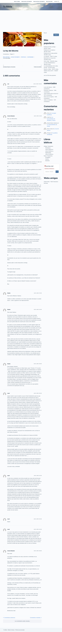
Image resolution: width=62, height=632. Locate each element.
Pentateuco (48, 147)
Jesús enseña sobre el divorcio (51, 93)
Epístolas (47, 160)
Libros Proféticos (49, 154)
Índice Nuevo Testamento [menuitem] (26, 1)
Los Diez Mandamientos (49, 62)
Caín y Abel (46, 61)
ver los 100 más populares (50, 75)
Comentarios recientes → (36, 617)
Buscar (45, 32)
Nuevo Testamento (48, 155)
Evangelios (47, 157)
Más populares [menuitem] (49, 1)
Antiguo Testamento (48, 146)
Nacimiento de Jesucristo (50, 58)
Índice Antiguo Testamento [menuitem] (39, 1)
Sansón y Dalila (47, 69)
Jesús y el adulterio (48, 99)
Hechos (47, 159)
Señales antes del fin (48, 70)
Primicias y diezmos (48, 90)
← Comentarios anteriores (9, 617)
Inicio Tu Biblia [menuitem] (17, 1)
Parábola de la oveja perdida (50, 53)
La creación (46, 56)
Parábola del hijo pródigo (49, 46)
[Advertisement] (31, 19)
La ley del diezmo (48, 87)
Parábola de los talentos (49, 50)
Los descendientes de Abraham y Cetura (51, 119)
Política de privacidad (19, 629)
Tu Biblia (7, 6)
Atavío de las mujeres (49, 96)
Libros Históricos (49, 149)
